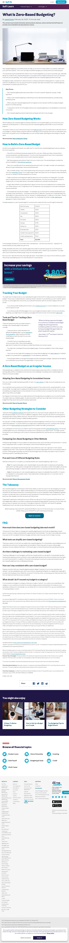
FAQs (14, 803)
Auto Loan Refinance (6, 852)
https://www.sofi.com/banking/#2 (18, 287)
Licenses (26, 791)
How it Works (16, 788)
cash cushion (40, 382)
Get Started (61, 2)
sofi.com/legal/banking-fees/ (19, 654)
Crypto (3, 898)
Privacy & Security (28, 784)
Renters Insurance (6, 869)
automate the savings (52, 428)
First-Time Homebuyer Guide (42, 794)
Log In (52, 2)
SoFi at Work (5, 902)
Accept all (39, 937)
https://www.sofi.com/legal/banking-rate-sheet (25, 642)
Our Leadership (16, 786)
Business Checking (6, 907)
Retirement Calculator (40, 796)
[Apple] (57, 802)
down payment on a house (19, 425)
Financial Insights (6, 900)
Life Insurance (5, 877)
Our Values (15, 789)
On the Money (16, 801)
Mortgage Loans (5, 845)
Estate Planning (5, 878)
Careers (15, 795)
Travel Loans (4, 841)
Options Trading (5, 865)
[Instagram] (62, 797)
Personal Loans (5, 829)
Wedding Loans (5, 843)
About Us (15, 784)
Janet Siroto (9, 19)
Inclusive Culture (17, 797)
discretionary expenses (24, 162)
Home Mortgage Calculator (41, 791)
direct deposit (55, 353)
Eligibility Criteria (28, 795)
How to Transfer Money (20, 403)
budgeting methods (18, 413)
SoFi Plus (4, 784)
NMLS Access (27, 793)
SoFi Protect (4, 867)
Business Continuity (28, 799)
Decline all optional (26, 937)
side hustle (59, 313)
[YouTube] (65, 797)
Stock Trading (5, 863)
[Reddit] (46, 683)
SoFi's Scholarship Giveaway (42, 798)
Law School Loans (6, 818)
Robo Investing (5, 860)
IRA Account (4, 861)
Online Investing (5, 854)
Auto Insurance (5, 875)
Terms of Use (27, 786)
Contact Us (15, 799)
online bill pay (26, 355)
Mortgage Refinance (6, 850)
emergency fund (17, 172)
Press (14, 791)
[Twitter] (38, 683)
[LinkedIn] (42, 683)
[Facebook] (34, 683)
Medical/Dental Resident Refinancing (5, 791)
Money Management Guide (21, 479)
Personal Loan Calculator (41, 792)
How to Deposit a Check (20, 138)
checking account (40, 306)
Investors (15, 793)
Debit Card (4, 893)
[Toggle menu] (4, 2)
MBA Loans (4, 820)
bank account (38, 129)
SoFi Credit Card (6, 880)
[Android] (57, 806)
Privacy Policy (50, 933)
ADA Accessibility (28, 797)
